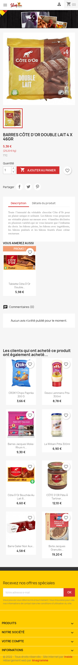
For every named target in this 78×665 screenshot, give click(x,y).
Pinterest (37, 186)
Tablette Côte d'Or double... (19, 285)
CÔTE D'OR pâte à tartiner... (57, 496)
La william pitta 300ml (57, 444)
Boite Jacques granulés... (57, 548)
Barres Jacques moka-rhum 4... (21, 445)
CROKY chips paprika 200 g (21, 394)
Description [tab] (18, 203)
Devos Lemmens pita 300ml (57, 394)
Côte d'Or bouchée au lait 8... (21, 496)
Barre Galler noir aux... (21, 546)
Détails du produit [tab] (44, 203)
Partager (19, 186)
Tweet (28, 186)
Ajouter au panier (38, 169)
